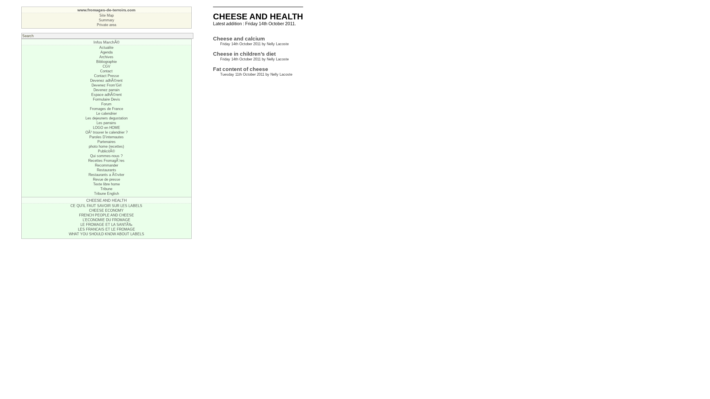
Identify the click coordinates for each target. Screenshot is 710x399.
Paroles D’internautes (106, 137)
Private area (106, 25)
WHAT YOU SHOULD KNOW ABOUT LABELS (106, 234)
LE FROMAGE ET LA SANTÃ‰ (106, 224)
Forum (106, 104)
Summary (106, 20)
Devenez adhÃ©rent (106, 80)
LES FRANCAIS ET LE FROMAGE (106, 229)
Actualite (106, 47)
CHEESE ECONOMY (106, 210)
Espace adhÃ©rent (106, 95)
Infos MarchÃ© (106, 42)
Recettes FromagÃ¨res (106, 160)
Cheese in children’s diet (244, 54)
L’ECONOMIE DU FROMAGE (106, 220)
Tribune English (106, 193)
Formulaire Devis (106, 99)
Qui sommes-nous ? (106, 156)
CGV (106, 66)
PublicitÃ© (106, 151)
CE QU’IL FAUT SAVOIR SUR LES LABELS (106, 206)
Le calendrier (106, 113)
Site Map (106, 15)
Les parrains (106, 123)
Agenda (106, 52)
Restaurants (106, 170)
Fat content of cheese (240, 69)
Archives (106, 57)
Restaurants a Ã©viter (106, 175)
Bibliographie (106, 62)
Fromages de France (106, 109)
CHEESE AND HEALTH (106, 200)
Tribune (106, 189)
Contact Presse (106, 76)
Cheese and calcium (239, 39)
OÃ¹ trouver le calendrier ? (106, 132)
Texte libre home (106, 184)
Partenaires (106, 142)
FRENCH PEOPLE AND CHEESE (106, 215)
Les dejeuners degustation (106, 118)
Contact (106, 71)
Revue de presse (106, 179)
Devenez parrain (106, 90)
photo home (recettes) (106, 146)
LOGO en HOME (106, 128)
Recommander (106, 165)
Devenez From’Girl (106, 85)
